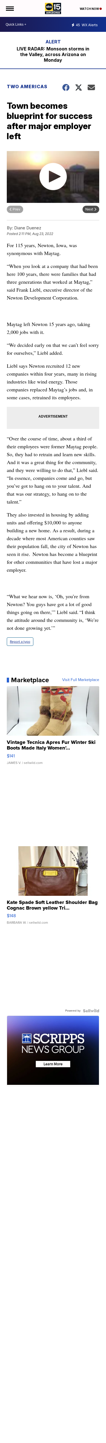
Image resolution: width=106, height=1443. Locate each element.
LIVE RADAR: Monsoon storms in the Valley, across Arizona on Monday (53, 54)
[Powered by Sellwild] (91, 1011)
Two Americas (27, 86)
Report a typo (20, 641)
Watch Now (89, 8)
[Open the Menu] (9, 8)
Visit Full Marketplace (80, 680)
